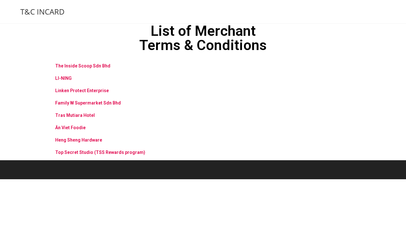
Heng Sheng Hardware (78, 139)
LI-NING (63, 78)
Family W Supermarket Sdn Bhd (88, 102)
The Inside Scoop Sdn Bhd (82, 65)
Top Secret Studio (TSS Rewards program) (100, 152)
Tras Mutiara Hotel (75, 115)
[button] (203, 63)
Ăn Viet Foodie (70, 127)
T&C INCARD (42, 11)
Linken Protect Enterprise (82, 90)
